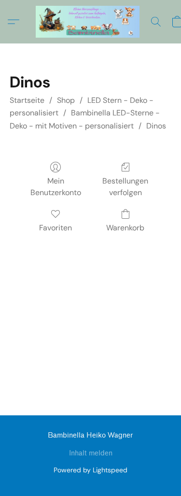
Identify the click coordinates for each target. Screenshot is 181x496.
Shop (66, 100)
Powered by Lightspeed (90, 470)
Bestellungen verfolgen (125, 187)
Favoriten (55, 228)
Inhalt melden (90, 453)
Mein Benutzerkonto (55, 187)
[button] (90, 21)
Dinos (156, 126)
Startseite (27, 100)
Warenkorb (125, 228)
